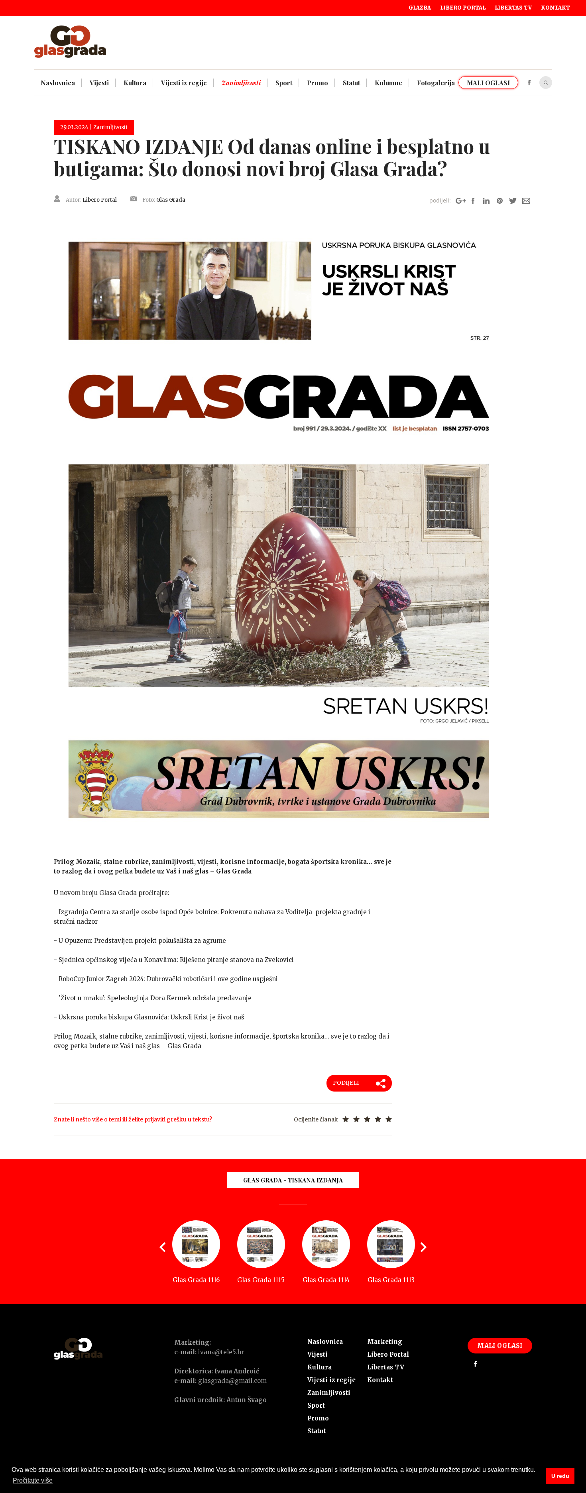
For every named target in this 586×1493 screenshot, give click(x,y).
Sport (316, 1405)
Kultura (319, 1367)
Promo (318, 1418)
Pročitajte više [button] (33, 1480)
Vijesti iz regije (331, 1380)
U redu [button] (560, 1476)
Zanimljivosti (328, 1393)
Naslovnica (325, 1341)
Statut (316, 1431)
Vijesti (317, 1354)
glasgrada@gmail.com (232, 1381)
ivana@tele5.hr (221, 1352)
